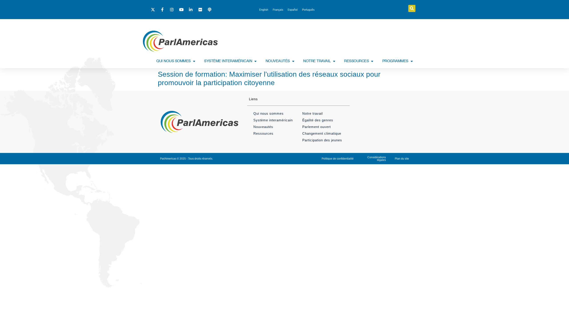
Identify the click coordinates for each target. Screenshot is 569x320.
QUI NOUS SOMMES (173, 61)
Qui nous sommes (268, 113)
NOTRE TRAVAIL (317, 61)
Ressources (263, 133)
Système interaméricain (273, 120)
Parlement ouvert (316, 127)
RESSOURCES (356, 61)
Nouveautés (263, 127)
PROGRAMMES (395, 61)
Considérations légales (376, 159)
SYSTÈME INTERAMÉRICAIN (228, 61)
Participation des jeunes (322, 140)
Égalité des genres (317, 120)
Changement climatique (321, 133)
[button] (411, 8)
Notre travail (312, 113)
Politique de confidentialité (338, 158)
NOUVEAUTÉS (278, 61)
